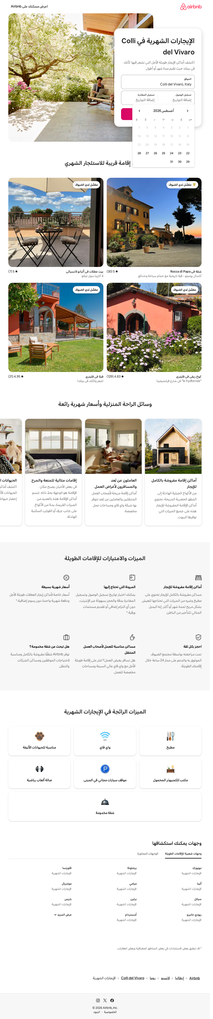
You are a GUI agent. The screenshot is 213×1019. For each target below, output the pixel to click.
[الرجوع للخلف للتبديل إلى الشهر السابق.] (187, 111)
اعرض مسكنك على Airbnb (29, 6)
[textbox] (176, 100)
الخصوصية (110, 1012)
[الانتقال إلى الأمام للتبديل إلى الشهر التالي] (139, 111)
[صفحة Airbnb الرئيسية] (191, 6)
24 (171, 153)
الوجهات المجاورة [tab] (147, 853)
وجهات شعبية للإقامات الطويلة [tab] (183, 853)
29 (187, 162)
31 (171, 162)
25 (163, 153)
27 (147, 153)
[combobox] (157, 84)
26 (155, 153)
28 (139, 153)
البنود (96, 1012)
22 (187, 153)
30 (180, 162)
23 (179, 153)
